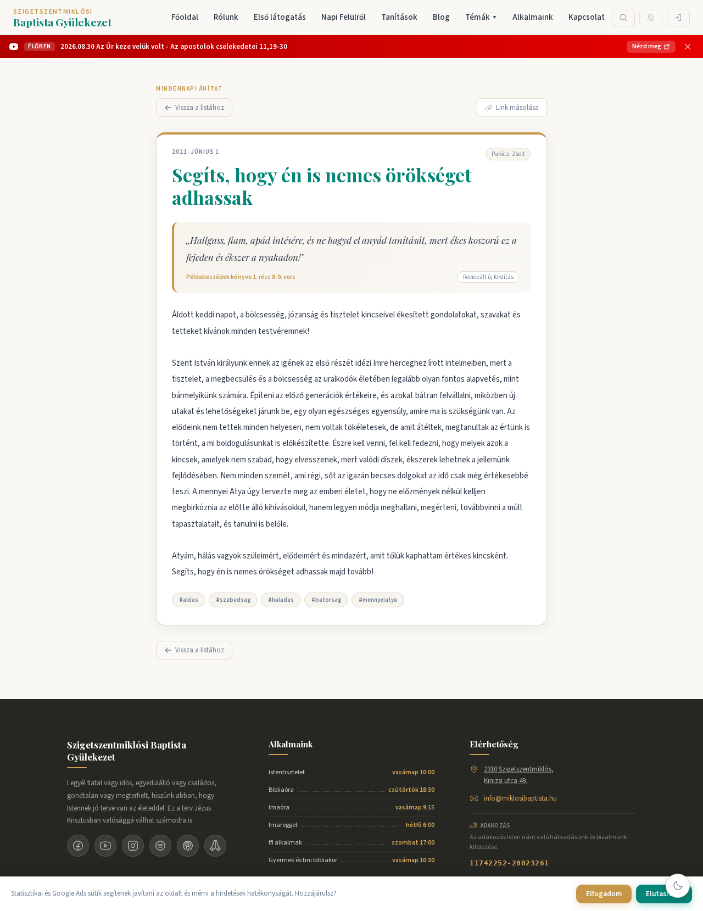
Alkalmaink (532, 17)
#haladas (281, 600)
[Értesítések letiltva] (650, 17)
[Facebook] (78, 846)
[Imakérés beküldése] (215, 846)
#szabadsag (233, 600)
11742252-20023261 (509, 863)
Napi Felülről (343, 17)
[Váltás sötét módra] (678, 886)
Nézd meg (646, 46)
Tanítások (399, 17)
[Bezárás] (687, 46)
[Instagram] (133, 846)
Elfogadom (604, 894)
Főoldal (184, 17)
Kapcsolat (586, 17)
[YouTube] (105, 846)
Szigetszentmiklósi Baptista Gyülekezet (126, 751)
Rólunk (226, 17)
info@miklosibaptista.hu (520, 798)
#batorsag (326, 600)
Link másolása (517, 108)
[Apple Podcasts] (188, 846)
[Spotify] (160, 846)
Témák (481, 17)
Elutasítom (664, 894)
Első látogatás (280, 17)
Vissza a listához (199, 108)
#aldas (188, 600)
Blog (441, 17)
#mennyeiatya (378, 600)
